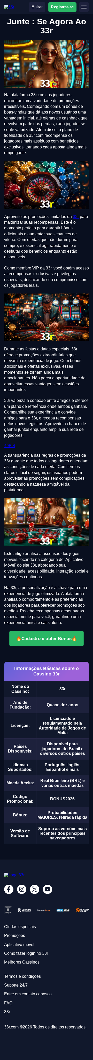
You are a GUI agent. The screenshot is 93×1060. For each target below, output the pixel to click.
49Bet (9, 445)
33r (76, 216)
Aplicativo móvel (19, 944)
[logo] (9, 7)
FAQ (8, 1003)
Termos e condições (22, 976)
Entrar (37, 7)
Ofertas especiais (20, 926)
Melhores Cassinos (22, 962)
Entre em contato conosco (28, 994)
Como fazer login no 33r (26, 953)
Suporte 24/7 (16, 985)
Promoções (14, 935)
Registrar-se (62, 7)
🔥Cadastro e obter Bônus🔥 (47, 638)
